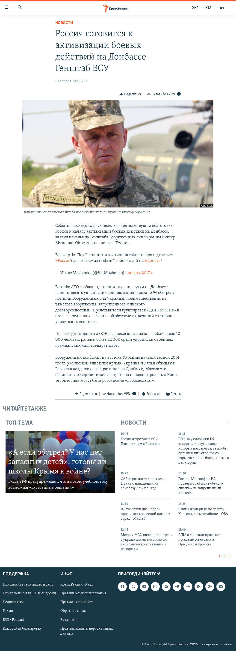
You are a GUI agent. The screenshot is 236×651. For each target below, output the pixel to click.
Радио (8, 611)
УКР (195, 8)
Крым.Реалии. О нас (76, 584)
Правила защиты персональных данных (86, 631)
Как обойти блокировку (22, 628)
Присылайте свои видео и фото (28, 584)
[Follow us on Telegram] (177, 586)
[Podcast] (209, 586)
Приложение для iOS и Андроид (29, 593)
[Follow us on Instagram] (155, 586)
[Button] (130, 94)
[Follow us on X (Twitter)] (133, 586)
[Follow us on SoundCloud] (187, 586)
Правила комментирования (83, 593)
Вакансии (68, 619)
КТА (208, 8)
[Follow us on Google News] (166, 586)
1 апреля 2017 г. (139, 273)
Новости (64, 23)
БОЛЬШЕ (223, 556)
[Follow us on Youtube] (144, 586)
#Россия (62, 261)
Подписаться (13, 602)
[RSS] (199, 586)
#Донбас (152, 261)
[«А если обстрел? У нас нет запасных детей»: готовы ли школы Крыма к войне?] (60, 462)
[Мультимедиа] (222, 8)
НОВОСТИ (134, 423)
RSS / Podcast (13, 619)
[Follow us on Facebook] (122, 586)
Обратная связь (73, 611)
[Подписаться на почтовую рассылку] (220, 586)
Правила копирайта (76, 602)
